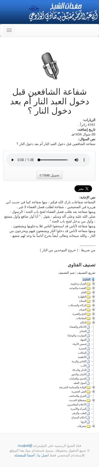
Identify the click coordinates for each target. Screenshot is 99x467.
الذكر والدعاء (79, 369)
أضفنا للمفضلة (24, 455)
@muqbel (25, 445)
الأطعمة (82, 357)
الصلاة (82, 300)
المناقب (82, 352)
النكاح (83, 322)
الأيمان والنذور (78, 374)
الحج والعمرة (79, 313)
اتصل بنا (43, 455)
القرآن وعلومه (78, 283)
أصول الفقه (80, 382)
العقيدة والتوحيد (77, 287)
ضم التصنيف (66, 272)
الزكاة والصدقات (77, 305)
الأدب (83, 365)
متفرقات (81, 426)
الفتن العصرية (78, 391)
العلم (83, 292)
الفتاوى (86, 279)
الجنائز (83, 331)
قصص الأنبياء (79, 344)
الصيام (82, 309)
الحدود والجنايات (77, 378)
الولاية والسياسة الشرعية (72, 387)
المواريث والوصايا (77, 335)
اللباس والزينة (79, 361)
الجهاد (83, 339)
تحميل (49, 175)
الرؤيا (83, 421)
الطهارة (82, 296)
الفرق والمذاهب (77, 395)
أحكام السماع (79, 417)
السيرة (82, 348)
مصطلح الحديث (77, 400)
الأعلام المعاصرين (76, 404)
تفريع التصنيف (86, 272)
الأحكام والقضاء (77, 326)
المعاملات (81, 318)
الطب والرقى (79, 413)
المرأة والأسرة (78, 408)
